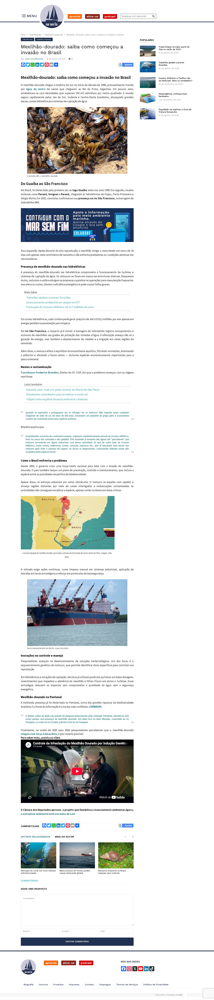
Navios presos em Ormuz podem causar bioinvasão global (75, 872)
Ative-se (92, 16)
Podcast (109, 16)
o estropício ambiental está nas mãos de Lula (48, 814)
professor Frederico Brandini (40, 372)
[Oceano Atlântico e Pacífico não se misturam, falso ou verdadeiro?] (148, 82)
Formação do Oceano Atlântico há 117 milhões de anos (60, 307)
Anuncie (43, 984)
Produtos (58, 984)
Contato (89, 984)
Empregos (105, 984)
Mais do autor (64, 837)
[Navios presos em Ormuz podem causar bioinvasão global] (77, 855)
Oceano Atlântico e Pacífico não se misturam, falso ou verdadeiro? (175, 79)
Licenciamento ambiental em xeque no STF (53, 302)
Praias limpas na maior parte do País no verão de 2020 (174, 48)
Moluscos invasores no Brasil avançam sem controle (112, 872)
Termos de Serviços (127, 984)
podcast (86, 962)
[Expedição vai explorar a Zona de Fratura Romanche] (148, 113)
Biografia (28, 984)
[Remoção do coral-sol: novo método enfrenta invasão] (38, 855)
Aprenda (74, 16)
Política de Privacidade (156, 984)
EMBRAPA (96, 706)
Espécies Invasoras (54, 35)
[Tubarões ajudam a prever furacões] (148, 66)
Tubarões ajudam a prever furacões (48, 297)
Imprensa (74, 984)
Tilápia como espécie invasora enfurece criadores (57, 399)
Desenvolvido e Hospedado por (168, 995)
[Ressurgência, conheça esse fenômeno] (148, 98)
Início (23, 35)
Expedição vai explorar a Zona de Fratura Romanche (175, 110)
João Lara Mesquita (34, 59)
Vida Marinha (35, 35)
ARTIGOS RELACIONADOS (35, 837)
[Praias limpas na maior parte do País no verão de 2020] (148, 51)
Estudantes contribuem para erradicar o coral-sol (57, 394)
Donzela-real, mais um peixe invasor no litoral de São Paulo (62, 389)
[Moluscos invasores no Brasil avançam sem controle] (116, 855)
